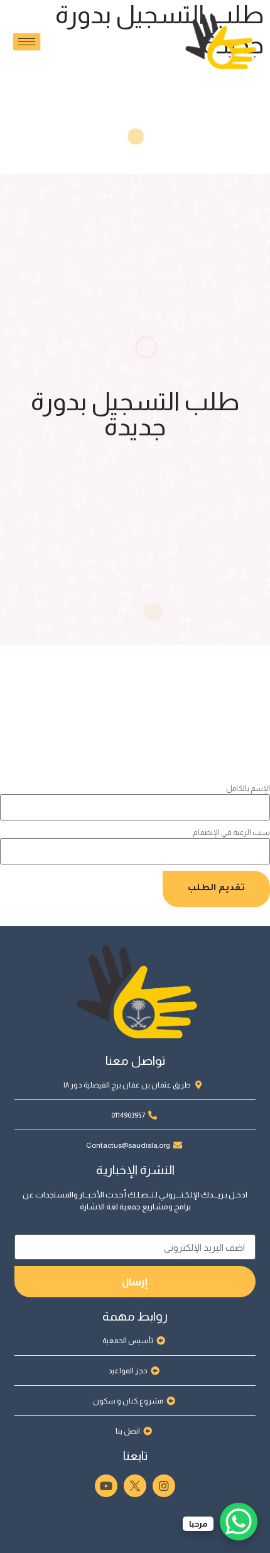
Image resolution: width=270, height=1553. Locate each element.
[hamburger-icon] (27, 42)
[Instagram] (164, 1485)
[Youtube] (106, 1485)
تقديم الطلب (216, 889)
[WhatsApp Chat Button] (238, 1521)
